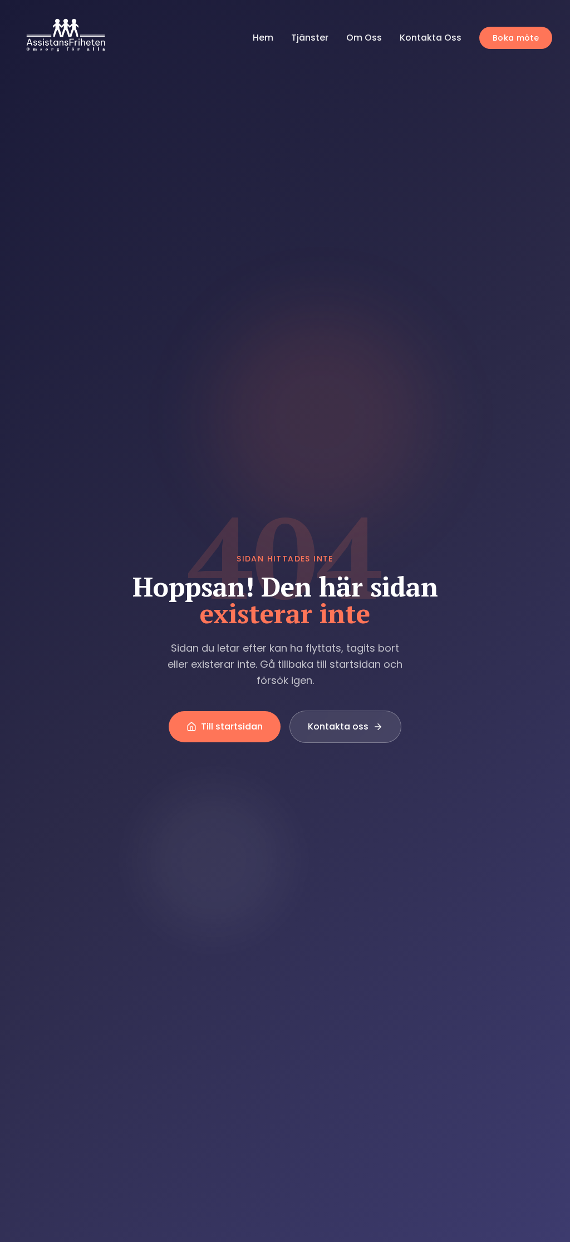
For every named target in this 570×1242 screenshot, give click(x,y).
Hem (263, 37)
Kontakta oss (338, 726)
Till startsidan (232, 726)
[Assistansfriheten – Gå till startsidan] (68, 38)
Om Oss (364, 37)
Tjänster (309, 37)
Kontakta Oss (430, 37)
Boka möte (516, 37)
